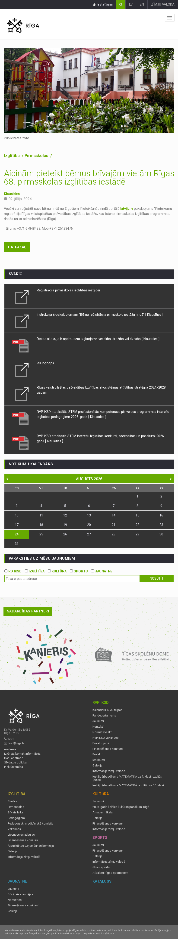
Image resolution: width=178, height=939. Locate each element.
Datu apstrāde (13, 758)
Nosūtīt (157, 579)
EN (142, 4)
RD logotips (45, 363)
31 (17, 544)
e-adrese (10, 749)
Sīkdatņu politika (15, 762)
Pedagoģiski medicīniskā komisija (30, 823)
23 (161, 525)
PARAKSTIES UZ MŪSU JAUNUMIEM (42, 558)
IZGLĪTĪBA (36, 571)
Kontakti (98, 726)
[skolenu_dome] (132, 654)
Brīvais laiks (15, 812)
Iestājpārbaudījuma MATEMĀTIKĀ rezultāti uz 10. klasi (128, 785)
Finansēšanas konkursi (107, 749)
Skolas (12, 801)
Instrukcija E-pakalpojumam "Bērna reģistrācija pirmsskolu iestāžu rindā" (90, 314)
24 (17, 534)
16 (161, 515)
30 (161, 534)
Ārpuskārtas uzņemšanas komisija (31, 845)
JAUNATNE (103, 571)
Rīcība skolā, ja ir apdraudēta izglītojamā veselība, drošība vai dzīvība (89, 339)
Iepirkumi (98, 760)
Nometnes (15, 900)
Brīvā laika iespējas (20, 894)
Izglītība (12, 155)
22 (137, 525)
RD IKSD (14, 571)
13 (89, 515)
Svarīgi (16, 274)
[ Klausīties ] (154, 314)
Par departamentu (104, 715)
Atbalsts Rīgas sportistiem (110, 872)
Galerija (97, 765)
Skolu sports (101, 867)
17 (17, 525)
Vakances (14, 829)
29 (137, 534)
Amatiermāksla (102, 812)
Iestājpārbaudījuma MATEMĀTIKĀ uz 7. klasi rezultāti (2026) (127, 778)
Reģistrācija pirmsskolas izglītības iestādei (68, 290)
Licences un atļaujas (21, 834)
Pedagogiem (16, 818)
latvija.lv (126, 209)
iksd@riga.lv (16, 743)
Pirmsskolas (37, 155)
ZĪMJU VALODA (163, 4)
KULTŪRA (59, 571)
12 (65, 515)
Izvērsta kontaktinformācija (22, 753)
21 (113, 525)
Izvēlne (170, 18)
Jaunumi (98, 721)
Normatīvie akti (102, 732)
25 (41, 534)
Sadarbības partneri (28, 611)
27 (89, 534)
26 (65, 534)
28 (113, 534)
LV (131, 4)
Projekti (97, 754)
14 (113, 515)
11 (41, 515)
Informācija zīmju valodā (108, 771)
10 (17, 515)
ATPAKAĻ (18, 247)
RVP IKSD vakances (105, 737)
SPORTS (80, 571)
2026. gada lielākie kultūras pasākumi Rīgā (120, 807)
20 (89, 525)
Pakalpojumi (100, 743)
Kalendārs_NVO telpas (107, 710)
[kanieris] (46, 654)
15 (137, 515)
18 (41, 525)
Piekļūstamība (13, 767)
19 (65, 525)
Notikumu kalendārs (31, 464)
